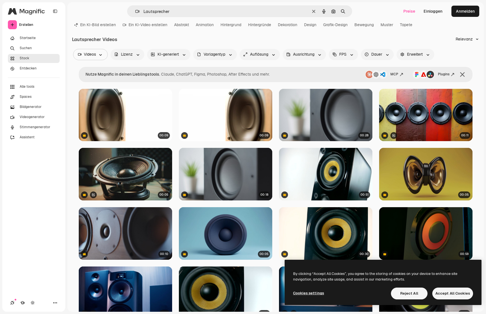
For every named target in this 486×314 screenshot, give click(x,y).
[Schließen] (462, 74)
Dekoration (287, 24)
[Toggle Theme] (32, 302)
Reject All (409, 293)
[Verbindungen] (12, 302)
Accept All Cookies (452, 293)
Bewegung (364, 24)
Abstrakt (181, 24)
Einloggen (433, 11)
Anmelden (465, 11)
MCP (394, 74)
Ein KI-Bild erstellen (98, 24)
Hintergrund (230, 24)
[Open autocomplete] (135, 11)
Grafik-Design (335, 24)
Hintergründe (259, 24)
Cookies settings (308, 293)
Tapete (406, 24)
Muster (387, 24)
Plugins (443, 74)
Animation (205, 24)
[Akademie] (22, 302)
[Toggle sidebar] (55, 11)
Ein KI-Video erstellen (148, 24)
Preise (409, 11)
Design (310, 24)
